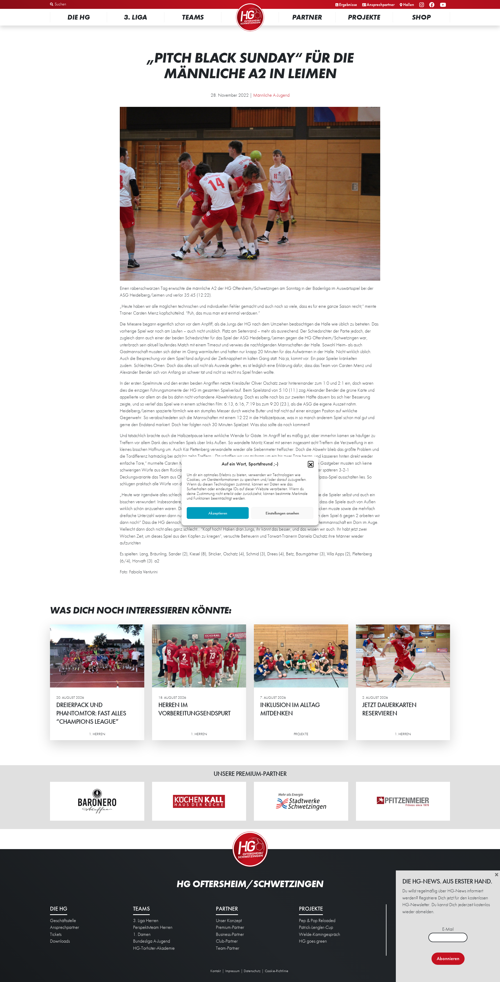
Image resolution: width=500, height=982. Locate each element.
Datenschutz (252, 970)
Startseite (250, 4)
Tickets (55, 934)
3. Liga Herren (145, 920)
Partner (307, 17)
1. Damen (142, 934)
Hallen (408, 4)
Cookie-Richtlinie (276, 970)
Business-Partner (230, 934)
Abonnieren (448, 958)
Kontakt (215, 970)
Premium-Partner (230, 927)
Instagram (422, 5)
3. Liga (135, 17)
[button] (310, 464)
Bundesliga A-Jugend (151, 941)
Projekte (364, 17)
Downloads (60, 941)
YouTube (444, 5)
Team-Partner (227, 948)
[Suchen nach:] (77, 4)
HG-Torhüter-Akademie (154, 948)
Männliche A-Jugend (271, 95)
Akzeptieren (217, 513)
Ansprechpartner (381, 4)
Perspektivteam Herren (152, 927)
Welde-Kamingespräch (319, 934)
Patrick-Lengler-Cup (316, 927)
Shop (421, 17)
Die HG (78, 17)
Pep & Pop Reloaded (317, 920)
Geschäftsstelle (63, 920)
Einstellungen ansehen (282, 513)
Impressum (232, 970)
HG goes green (313, 941)
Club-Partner (227, 941)
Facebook (432, 5)
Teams (193, 17)
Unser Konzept (229, 920)
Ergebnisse (348, 4)
